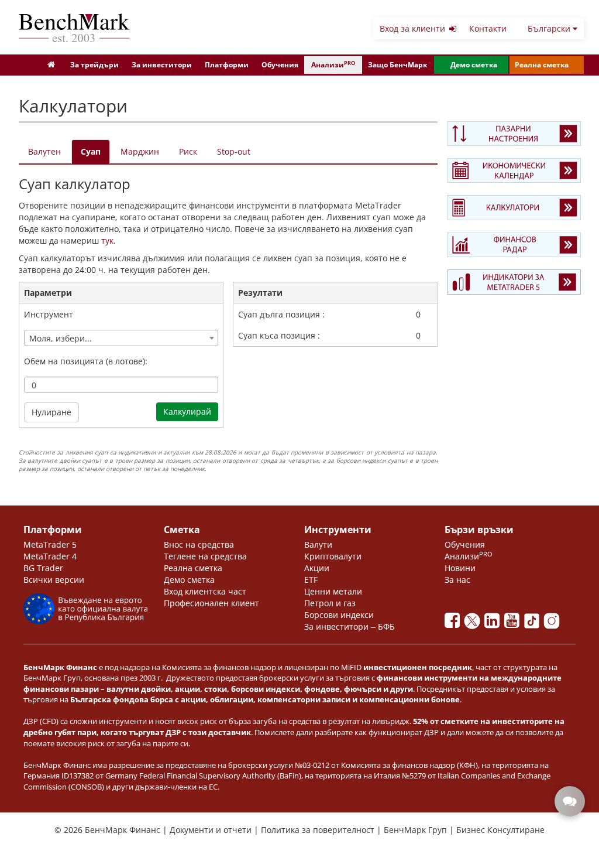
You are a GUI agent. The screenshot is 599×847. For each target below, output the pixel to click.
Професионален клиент (211, 603)
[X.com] (474, 623)
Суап (91, 151)
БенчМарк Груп (416, 829)
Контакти (488, 28)
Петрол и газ (330, 603)
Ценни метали (333, 591)
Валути (318, 544)
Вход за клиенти (413, 28)
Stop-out (233, 151)
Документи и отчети (212, 829)
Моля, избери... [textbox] (60, 338)
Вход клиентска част (205, 591)
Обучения (279, 65)
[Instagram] (553, 623)
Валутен (44, 151)
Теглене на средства (205, 556)
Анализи (333, 64)
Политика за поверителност (319, 829)
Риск (188, 151)
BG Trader (43, 567)
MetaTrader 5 (50, 544)
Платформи (227, 65)
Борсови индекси (339, 614)
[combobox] (121, 338)
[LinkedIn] (494, 623)
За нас (457, 579)
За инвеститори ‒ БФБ (349, 626)
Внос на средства (199, 544)
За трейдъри (94, 65)
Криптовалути (333, 556)
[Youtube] (514, 623)
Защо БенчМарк (397, 65)
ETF (311, 579)
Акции (316, 567)
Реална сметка (542, 65)
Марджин (140, 151)
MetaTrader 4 (50, 556)
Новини (460, 567)
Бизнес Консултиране (500, 829)
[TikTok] (534, 623)
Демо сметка (473, 65)
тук (107, 240)
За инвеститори (162, 65)
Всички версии (53, 579)
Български (550, 28)
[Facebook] (454, 623)
